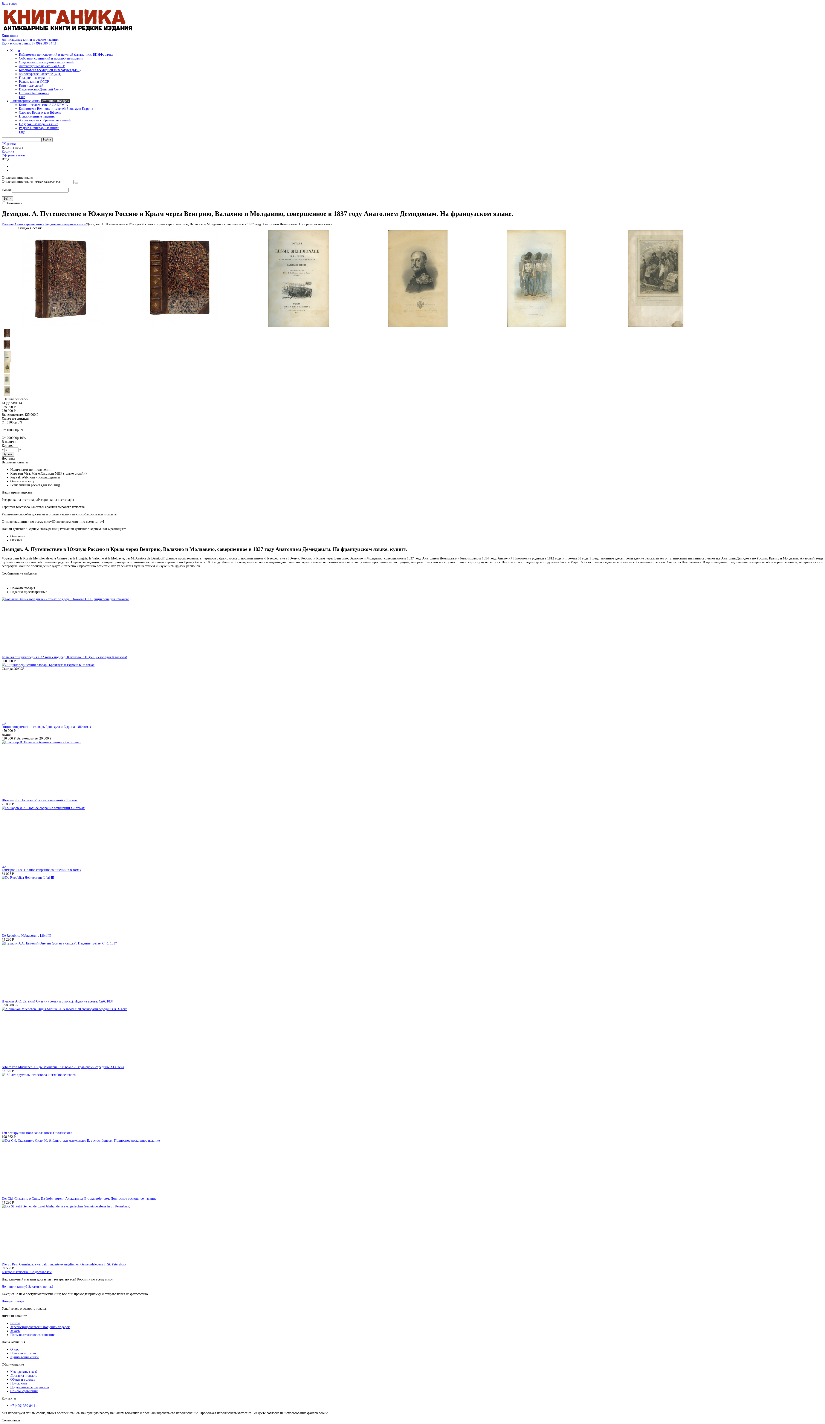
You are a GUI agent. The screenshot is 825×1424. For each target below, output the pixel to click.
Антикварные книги (29, 224)
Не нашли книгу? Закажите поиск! (27, 1286)
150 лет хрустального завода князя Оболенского (37, 1133)
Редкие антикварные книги (65, 224)
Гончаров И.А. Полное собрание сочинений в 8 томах (41, 870)
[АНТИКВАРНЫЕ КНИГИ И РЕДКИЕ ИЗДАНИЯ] (68, 32)
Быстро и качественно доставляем (27, 1272)
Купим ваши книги (24, 1357)
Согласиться (11, 1420)
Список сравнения (24, 1391)
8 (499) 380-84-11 (29, 43)
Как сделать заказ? (23, 1372)
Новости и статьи (23, 1353)
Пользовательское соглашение (32, 1335)
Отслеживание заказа (17, 181)
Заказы (15, 1331)
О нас (14, 1349)
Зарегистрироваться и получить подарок (40, 1327)
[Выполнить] (76, 182)
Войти (15, 1323)
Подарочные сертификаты (29, 1387)
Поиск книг (19, 1383)
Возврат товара (13, 1301)
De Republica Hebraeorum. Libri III (26, 935)
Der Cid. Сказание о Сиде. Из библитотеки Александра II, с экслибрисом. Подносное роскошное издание (79, 1198)
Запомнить (14, 203)
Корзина (8, 151)
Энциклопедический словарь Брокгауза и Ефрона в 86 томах (46, 727)
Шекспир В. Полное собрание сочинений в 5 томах (40, 800)
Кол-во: (7, 445)
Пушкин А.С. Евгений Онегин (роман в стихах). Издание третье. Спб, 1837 (57, 1001)
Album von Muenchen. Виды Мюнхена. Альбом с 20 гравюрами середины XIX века (63, 1067)
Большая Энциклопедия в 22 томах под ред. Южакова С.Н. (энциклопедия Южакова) (64, 657)
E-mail (6, 190)
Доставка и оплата (23, 1375)
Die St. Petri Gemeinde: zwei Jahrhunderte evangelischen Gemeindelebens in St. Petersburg (64, 1264)
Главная (7, 224)
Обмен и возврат (22, 1379)
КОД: (6, 403)
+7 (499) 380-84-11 (23, 1405)
